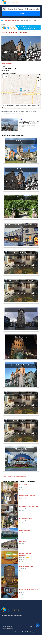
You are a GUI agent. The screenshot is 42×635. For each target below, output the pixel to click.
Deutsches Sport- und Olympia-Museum (21, 225)
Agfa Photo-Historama (21, 421)
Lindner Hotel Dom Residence (25, 554)
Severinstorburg (21, 337)
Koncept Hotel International (28, 589)
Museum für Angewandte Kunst (21, 281)
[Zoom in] (38, 80)
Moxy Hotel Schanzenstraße (28, 506)
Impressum (10, 632)
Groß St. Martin (21, 141)
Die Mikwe (21, 169)
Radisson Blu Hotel (25, 518)
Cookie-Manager (30, 632)
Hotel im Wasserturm (26, 566)
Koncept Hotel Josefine (27, 495)
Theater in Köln (21, 449)
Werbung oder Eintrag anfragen (11, 615)
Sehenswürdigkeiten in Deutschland (13, 476)
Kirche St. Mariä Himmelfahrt (21, 365)
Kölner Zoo (21, 197)
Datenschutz (19, 632)
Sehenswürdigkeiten (12, 20)
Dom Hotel (22, 541)
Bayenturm (21, 309)
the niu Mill (23, 485)
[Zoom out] (38, 83)
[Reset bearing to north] (38, 86)
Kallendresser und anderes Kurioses (21, 393)
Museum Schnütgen (21, 253)
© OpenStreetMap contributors (25, 105)
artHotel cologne (24, 530)
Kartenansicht (6, 63)
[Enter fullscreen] (38, 76)
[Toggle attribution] (38, 105)
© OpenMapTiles (8, 105)
